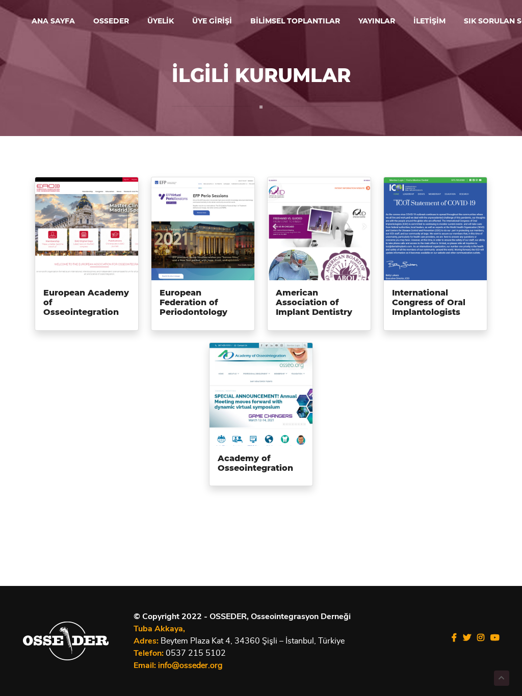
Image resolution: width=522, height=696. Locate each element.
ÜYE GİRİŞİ (212, 21)
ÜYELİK (160, 21)
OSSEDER (111, 21)
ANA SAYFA (53, 21)
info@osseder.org (190, 665)
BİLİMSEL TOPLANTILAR (295, 21)
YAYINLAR (376, 21)
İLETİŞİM (429, 21)
